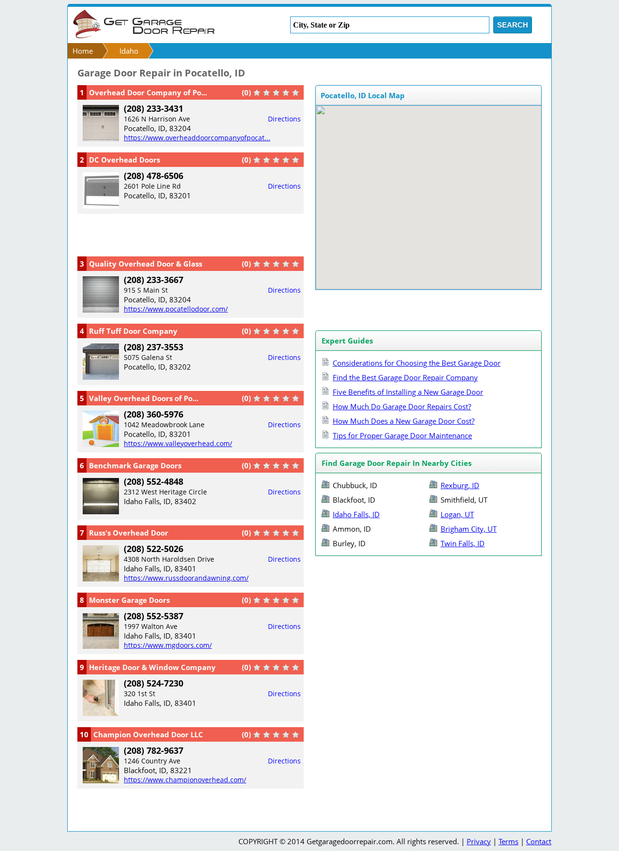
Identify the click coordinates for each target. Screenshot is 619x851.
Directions (284, 118)
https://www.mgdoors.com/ (168, 645)
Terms (508, 841)
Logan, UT (457, 514)
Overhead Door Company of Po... (148, 92)
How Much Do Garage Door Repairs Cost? (402, 406)
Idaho (128, 51)
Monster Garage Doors (129, 600)
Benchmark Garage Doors (135, 465)
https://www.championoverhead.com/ (185, 779)
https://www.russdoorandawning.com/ (186, 577)
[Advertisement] (190, 234)
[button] (434, 195)
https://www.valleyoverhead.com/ (178, 443)
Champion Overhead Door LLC (148, 734)
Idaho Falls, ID (356, 514)
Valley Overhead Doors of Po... (143, 398)
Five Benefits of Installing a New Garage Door (408, 392)
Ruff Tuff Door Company (133, 331)
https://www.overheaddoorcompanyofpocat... (197, 137)
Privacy (479, 841)
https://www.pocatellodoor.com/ (176, 309)
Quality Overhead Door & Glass (145, 264)
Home (83, 51)
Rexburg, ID (460, 485)
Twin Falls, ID (463, 543)
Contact (538, 841)
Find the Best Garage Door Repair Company (405, 377)
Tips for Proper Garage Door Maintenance (402, 435)
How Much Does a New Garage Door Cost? (403, 421)
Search (512, 25)
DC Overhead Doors (124, 159)
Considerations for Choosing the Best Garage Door (417, 363)
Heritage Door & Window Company (152, 667)
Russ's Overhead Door (128, 532)
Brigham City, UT (469, 529)
